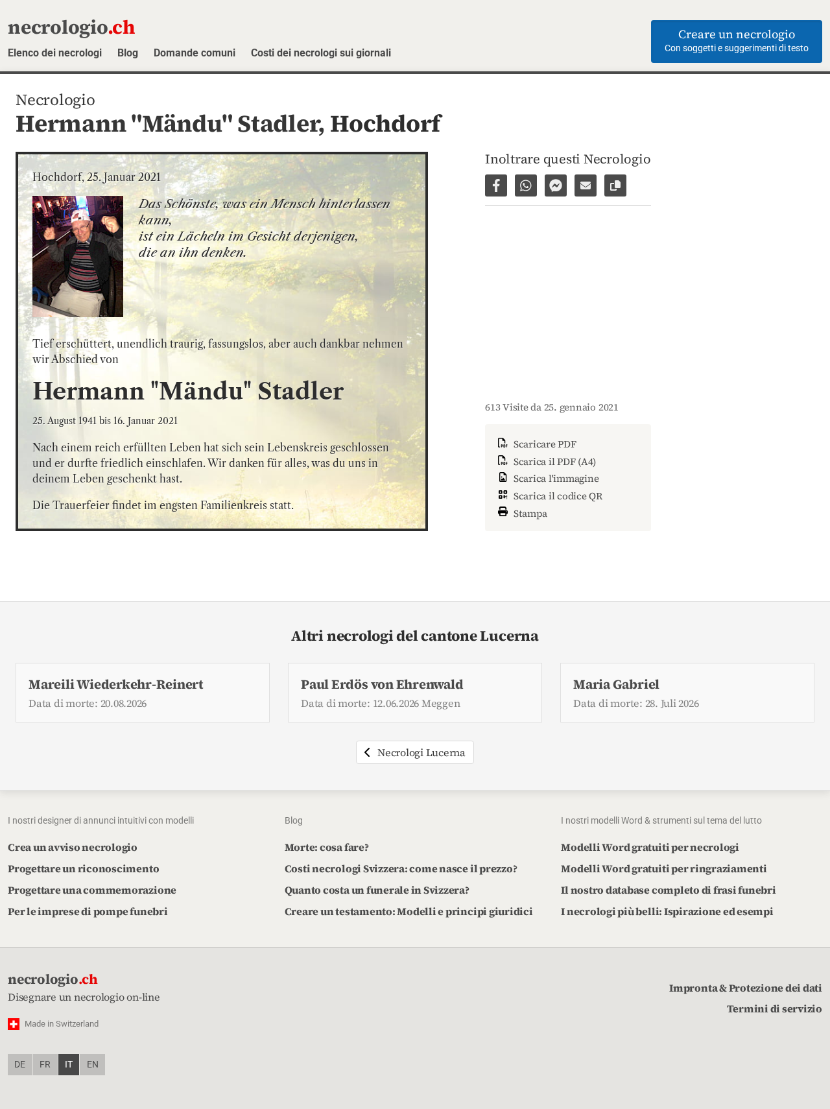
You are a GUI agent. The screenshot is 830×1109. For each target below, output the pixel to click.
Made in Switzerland (62, 1024)
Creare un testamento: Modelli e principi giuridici (409, 911)
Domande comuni (194, 53)
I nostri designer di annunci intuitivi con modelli (101, 820)
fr (45, 1064)
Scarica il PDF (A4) (553, 461)
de (19, 1064)
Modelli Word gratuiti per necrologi (650, 847)
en (93, 1064)
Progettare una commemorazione (92, 890)
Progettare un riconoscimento (83, 868)
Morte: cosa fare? (327, 847)
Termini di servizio (774, 1008)
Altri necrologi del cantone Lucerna (415, 636)
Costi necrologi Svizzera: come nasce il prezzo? (401, 868)
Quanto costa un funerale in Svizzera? (377, 890)
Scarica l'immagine (555, 478)
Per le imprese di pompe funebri (88, 911)
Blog (127, 53)
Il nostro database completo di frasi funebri (668, 890)
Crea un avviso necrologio (72, 847)
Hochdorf (385, 123)
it (69, 1064)
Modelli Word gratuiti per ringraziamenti (663, 868)
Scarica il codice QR (556, 496)
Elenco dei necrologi (55, 53)
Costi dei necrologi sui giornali (321, 53)
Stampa (529, 512)
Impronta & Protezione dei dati (745, 988)
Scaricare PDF (543, 444)
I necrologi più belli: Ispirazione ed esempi (667, 911)
